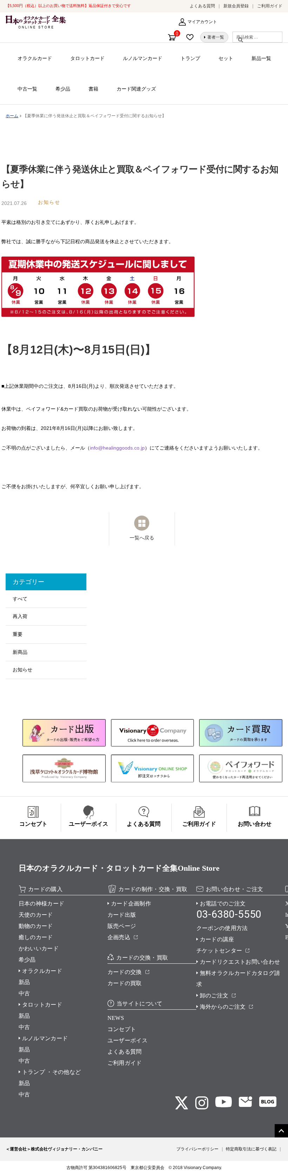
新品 (24, 982)
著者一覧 (215, 37)
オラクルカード (35, 58)
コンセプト (121, 1029)
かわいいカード (39, 948)
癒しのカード (36, 937)
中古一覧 (27, 89)
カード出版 (121, 915)
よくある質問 (202, 6)
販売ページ (121, 926)
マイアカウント (202, 21)
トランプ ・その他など (51, 1072)
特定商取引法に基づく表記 (251, 1149)
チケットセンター (219, 951)
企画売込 (118, 937)
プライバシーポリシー (197, 1149)
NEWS (115, 1018)
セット (225, 58)
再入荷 (20, 616)
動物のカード (36, 926)
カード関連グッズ (136, 89)
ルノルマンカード (142, 58)
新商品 (20, 652)
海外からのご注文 (223, 1007)
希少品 (62, 89)
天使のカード (36, 915)
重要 (17, 634)
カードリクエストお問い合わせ (240, 962)
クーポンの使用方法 (222, 928)
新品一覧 (261, 58)
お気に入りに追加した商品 (192, 37)
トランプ (190, 58)
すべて (20, 599)
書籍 (93, 89)
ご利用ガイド (269, 6)
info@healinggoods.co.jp (117, 448)
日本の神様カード (42, 904)
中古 (24, 993)
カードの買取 (124, 983)
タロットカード (87, 58)
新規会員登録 (236, 6)
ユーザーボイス (127, 1040)
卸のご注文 (214, 995)
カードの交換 (124, 972)
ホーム (12, 115)
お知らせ (22, 669)
